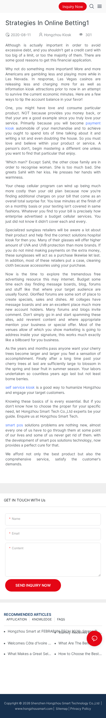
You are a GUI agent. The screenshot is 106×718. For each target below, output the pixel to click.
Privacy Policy (80, 709)
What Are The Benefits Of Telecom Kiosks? (80, 643)
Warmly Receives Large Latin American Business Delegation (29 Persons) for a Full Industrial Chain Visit (80, 632)
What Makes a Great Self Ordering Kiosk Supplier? (29, 653)
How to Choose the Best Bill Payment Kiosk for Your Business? (80, 653)
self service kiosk (20, 387)
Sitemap (61, 709)
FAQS (61, 619)
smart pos (14, 425)
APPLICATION (16, 619)
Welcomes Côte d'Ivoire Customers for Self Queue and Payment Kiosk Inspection (29, 643)
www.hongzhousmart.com (33, 709)
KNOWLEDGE (42, 619)
